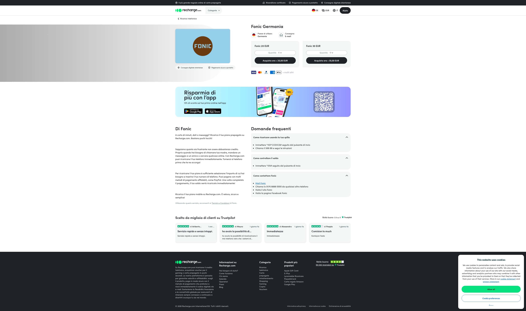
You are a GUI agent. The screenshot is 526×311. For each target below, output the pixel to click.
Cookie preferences (491, 298)
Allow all (491, 289)
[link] (193, 111)
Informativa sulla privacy (296, 306)
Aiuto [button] (345, 10)
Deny (491, 305)
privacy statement (491, 281)
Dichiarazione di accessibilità (340, 306)
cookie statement (508, 279)
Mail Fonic (260, 183)
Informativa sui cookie (317, 306)
